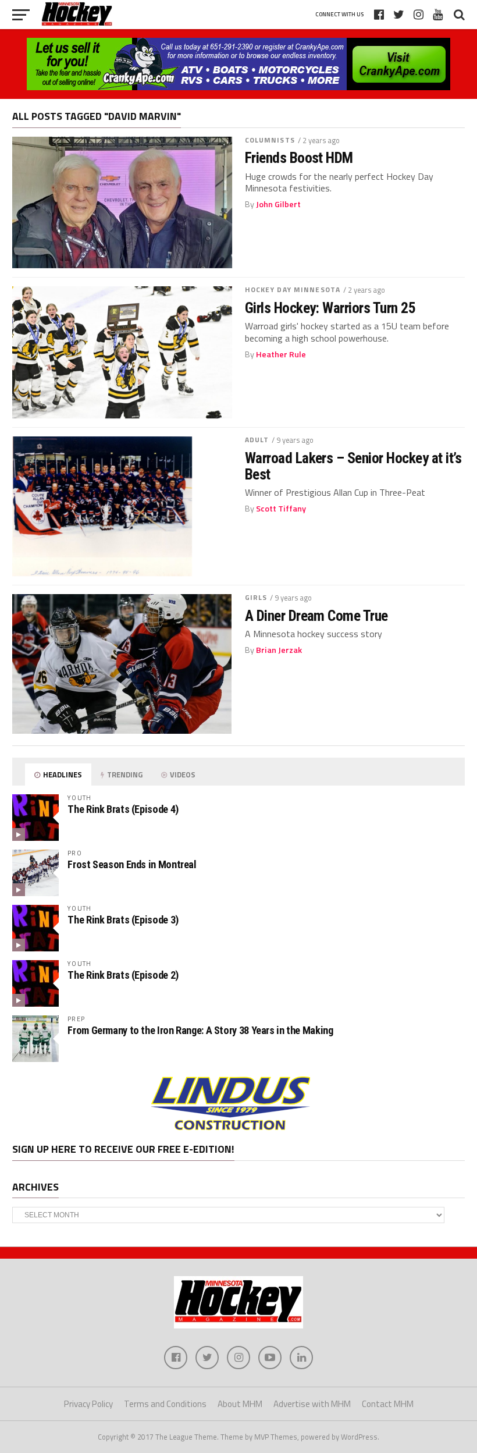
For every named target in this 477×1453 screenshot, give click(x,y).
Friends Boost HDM (299, 158)
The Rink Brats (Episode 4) (122, 809)
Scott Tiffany (281, 508)
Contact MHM (388, 1404)
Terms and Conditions (165, 1404)
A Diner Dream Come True (316, 616)
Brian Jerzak (279, 650)
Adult (257, 439)
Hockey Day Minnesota (292, 289)
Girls (256, 597)
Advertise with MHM (312, 1404)
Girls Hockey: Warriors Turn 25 (330, 308)
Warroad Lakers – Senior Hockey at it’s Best (353, 466)
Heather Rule (281, 354)
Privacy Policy (88, 1404)
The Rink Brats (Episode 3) (122, 920)
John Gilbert (278, 204)
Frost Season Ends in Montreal (131, 864)
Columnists (270, 139)
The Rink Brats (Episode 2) (122, 975)
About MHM (240, 1404)
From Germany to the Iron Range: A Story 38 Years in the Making (200, 1030)
